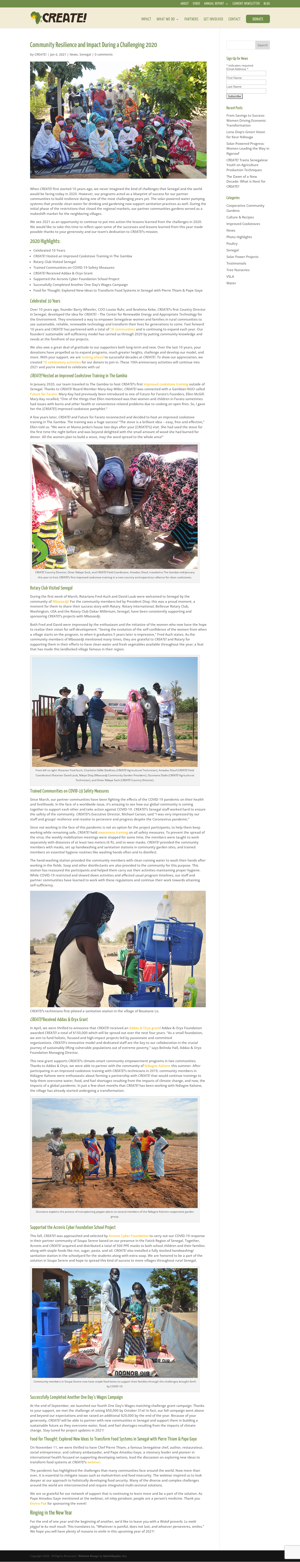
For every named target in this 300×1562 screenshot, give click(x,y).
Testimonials (236, 263)
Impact (146, 19)
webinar (93, 1462)
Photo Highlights (239, 237)
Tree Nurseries (237, 270)
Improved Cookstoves (243, 223)
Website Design (88, 1556)
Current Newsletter (246, 4)
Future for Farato (43, 394)
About (185, 4)
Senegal (85, 54)
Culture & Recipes (240, 217)
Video (196, 4)
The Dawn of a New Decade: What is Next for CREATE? (246, 181)
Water (231, 283)
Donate (258, 19)
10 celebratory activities (62, 362)
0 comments (104, 54)
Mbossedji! (60, 601)
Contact (234, 19)
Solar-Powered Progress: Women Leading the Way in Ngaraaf (247, 148)
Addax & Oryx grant (144, 1028)
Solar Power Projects (242, 256)
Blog (267, 4)
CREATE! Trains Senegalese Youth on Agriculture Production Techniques (247, 165)
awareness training (113, 832)
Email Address (237, 69)
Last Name (234, 86)
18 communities (122, 329)
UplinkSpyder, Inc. (115, 1556)
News (74, 54)
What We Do (166, 19)
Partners (191, 19)
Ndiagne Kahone (157, 1065)
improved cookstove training (166, 384)
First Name (234, 78)
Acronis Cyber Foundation (129, 1236)
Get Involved (213, 19)
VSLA (230, 276)
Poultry (232, 243)
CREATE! (40, 54)
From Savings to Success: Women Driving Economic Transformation (246, 120)
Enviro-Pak (38, 1503)
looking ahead (93, 357)
